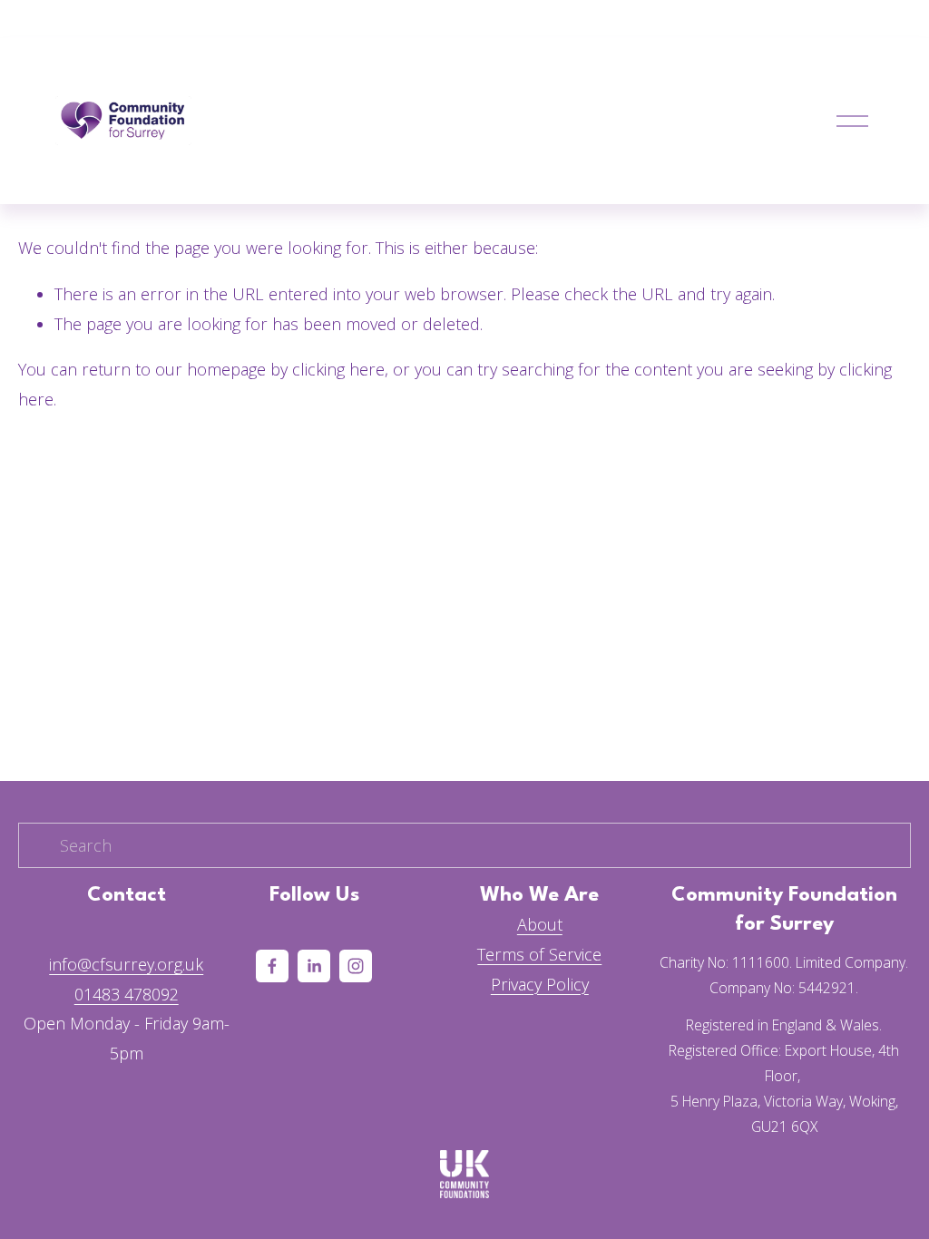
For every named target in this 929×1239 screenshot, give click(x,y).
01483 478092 (126, 994)
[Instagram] (355, 966)
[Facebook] (272, 966)
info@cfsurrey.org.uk (126, 964)
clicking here (338, 369)
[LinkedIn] (314, 966)
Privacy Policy (540, 984)
